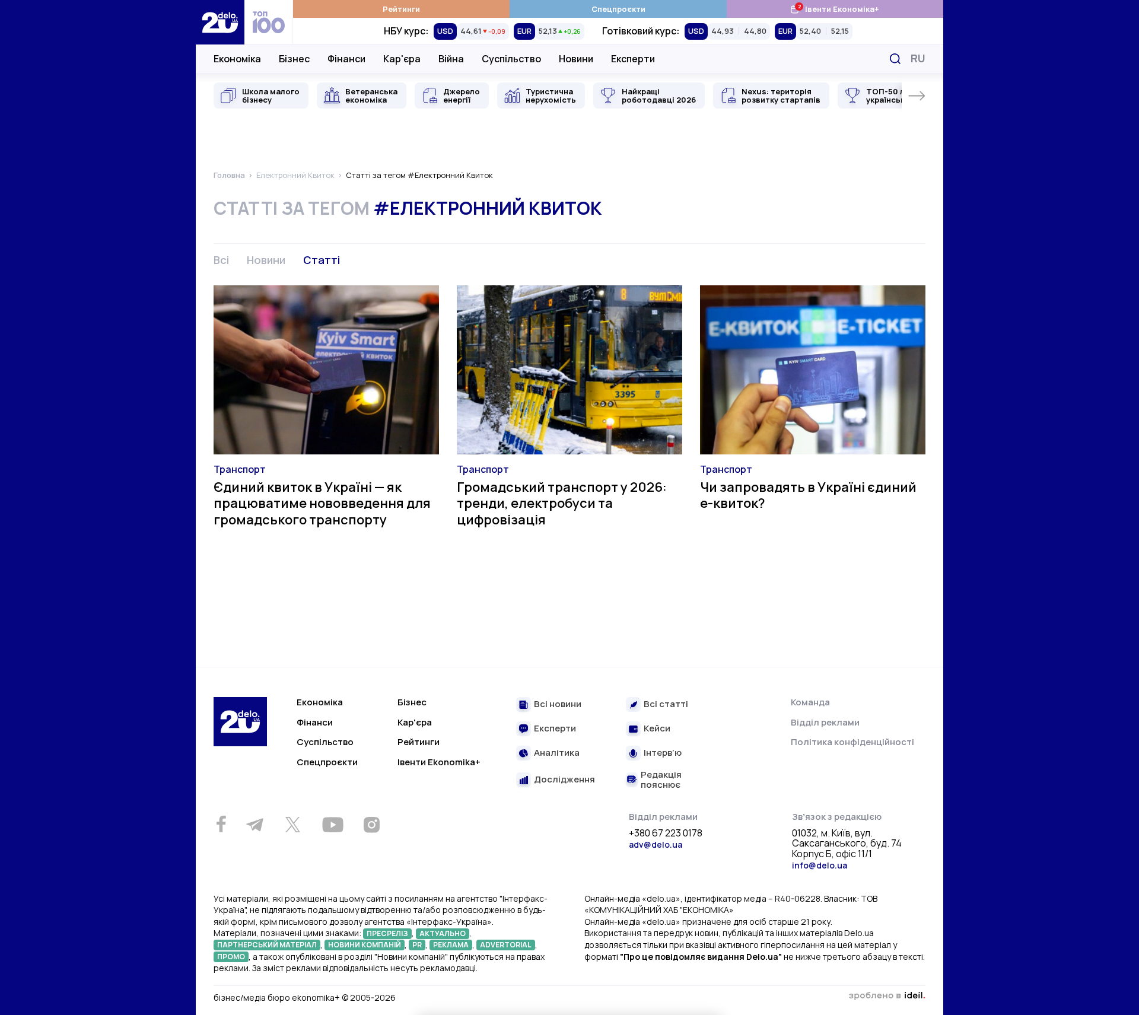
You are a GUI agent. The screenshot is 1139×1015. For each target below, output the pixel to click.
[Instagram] (371, 824)
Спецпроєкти (618, 9)
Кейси (657, 729)
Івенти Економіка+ (834, 8)
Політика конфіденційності (852, 742)
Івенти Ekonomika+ (439, 762)
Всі (221, 260)
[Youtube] (332, 824)
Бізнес (294, 58)
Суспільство (511, 58)
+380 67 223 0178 (665, 833)
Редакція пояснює (661, 780)
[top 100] (268, 22)
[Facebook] (221, 824)
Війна (451, 58)
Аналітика (557, 753)
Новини (576, 58)
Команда (810, 702)
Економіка (237, 58)
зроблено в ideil (886, 996)
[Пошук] (895, 58)
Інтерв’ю (663, 753)
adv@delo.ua (655, 844)
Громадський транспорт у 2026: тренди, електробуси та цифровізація (562, 503)
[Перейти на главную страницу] (220, 22)
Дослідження (564, 780)
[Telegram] (254, 824)
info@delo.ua (819, 865)
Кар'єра (402, 58)
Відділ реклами (825, 722)
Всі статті (666, 704)
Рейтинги (401, 9)
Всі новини (557, 704)
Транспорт (240, 469)
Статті (321, 260)
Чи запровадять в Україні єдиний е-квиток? (808, 495)
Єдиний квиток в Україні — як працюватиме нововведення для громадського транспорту (322, 503)
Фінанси (346, 58)
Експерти (633, 58)
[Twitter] (292, 824)
